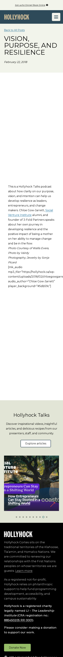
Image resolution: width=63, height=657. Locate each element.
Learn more (23, 570)
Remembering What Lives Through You (24, 501)
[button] (56, 17)
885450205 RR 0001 (18, 620)
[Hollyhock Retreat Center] (17, 17)
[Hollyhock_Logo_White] (18, 534)
